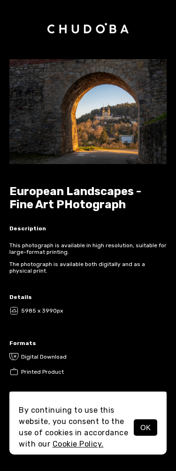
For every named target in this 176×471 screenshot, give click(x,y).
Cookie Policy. (78, 444)
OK (145, 428)
